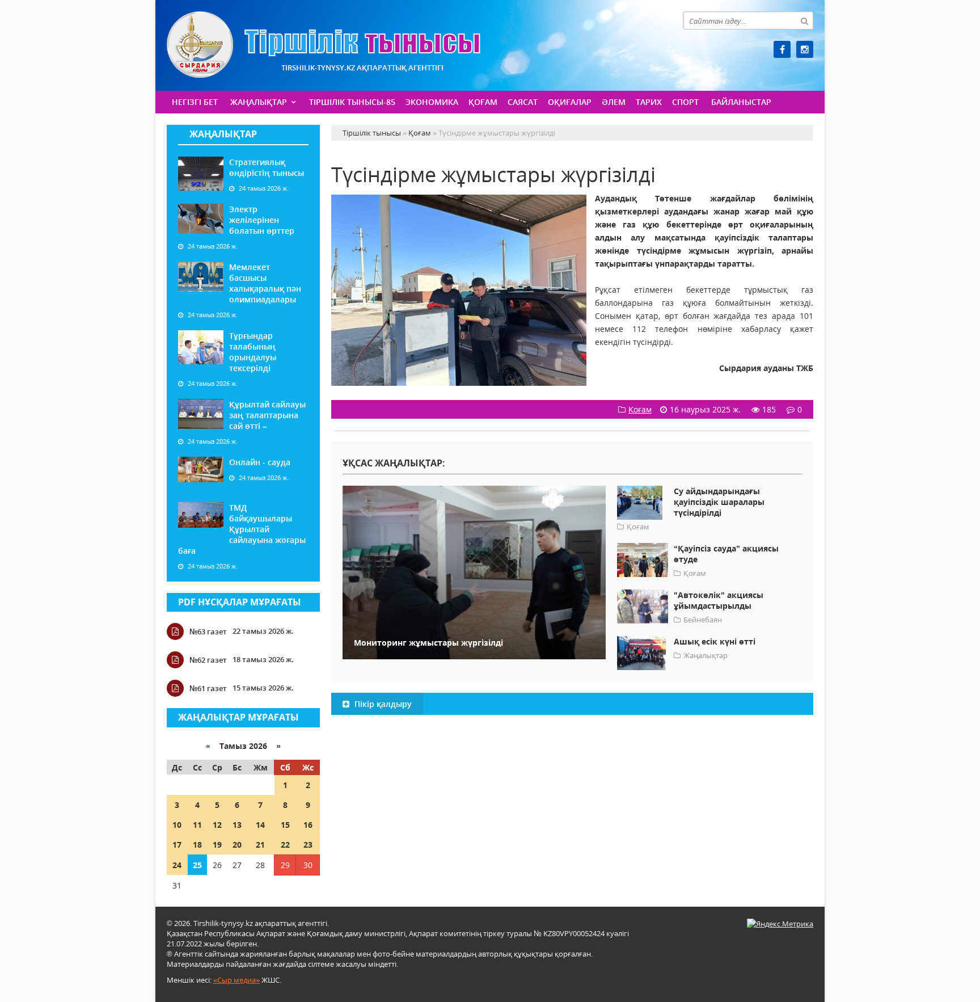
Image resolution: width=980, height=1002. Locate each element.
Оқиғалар (570, 101)
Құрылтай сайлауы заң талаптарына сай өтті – (267, 415)
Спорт (685, 101)
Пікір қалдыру (382, 703)
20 (237, 844)
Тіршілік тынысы (323, 44)
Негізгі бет (195, 101)
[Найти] (804, 20)
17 (176, 844)
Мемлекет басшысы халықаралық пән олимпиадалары (265, 283)
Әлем (614, 101)
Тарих (649, 101)
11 (197, 824)
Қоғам (482, 101)
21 (260, 844)
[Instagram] (804, 49)
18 (197, 844)
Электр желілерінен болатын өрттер (261, 220)
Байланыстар (741, 101)
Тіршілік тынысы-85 (352, 101)
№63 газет (208, 631)
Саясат (523, 101)
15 (285, 824)
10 (176, 824)
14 (260, 824)
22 (285, 844)
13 (237, 824)
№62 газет (208, 660)
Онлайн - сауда (259, 462)
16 (307, 824)
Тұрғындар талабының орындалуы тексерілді (252, 351)
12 (217, 824)
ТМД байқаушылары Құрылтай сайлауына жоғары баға (242, 529)
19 (217, 844)
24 (176, 865)
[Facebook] (782, 49)
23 (307, 844)
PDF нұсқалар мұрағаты (239, 602)
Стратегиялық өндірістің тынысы (266, 167)
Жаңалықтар (258, 101)
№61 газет (208, 688)
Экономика (431, 101)
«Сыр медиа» (236, 980)
